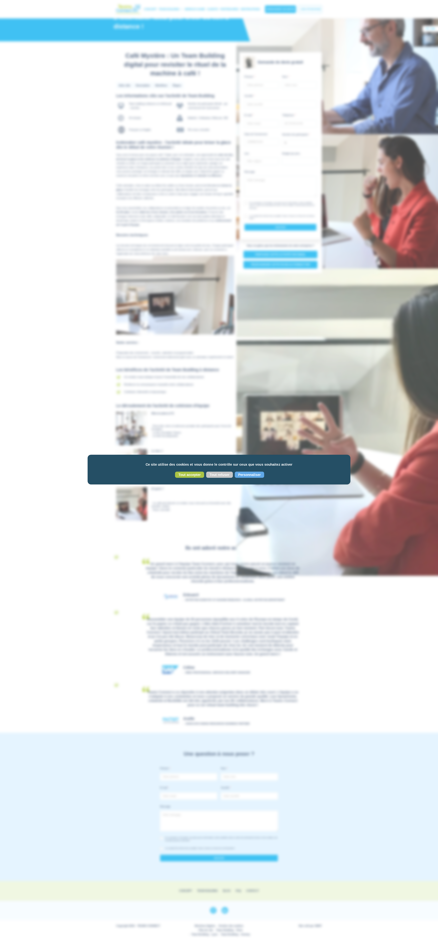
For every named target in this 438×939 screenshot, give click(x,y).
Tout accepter (189, 475)
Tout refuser (219, 475)
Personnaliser (249, 475)
